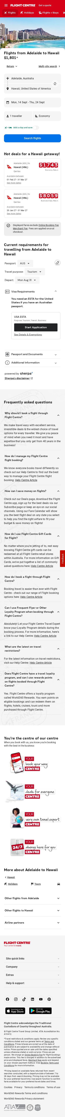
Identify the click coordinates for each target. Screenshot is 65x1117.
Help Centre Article (26, 480)
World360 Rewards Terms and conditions (26, 1093)
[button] (18, 116)
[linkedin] (32, 999)
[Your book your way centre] (32, 763)
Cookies (8, 1087)
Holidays (29, 12)
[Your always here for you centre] (32, 847)
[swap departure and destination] (55, 83)
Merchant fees (35, 1060)
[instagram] (15, 999)
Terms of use (53, 1087)
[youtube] (40, 999)
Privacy (18, 1087)
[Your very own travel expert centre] (32, 819)
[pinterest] (49, 999)
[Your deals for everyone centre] (32, 791)
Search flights (32, 138)
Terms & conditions (34, 1087)
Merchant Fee (20, 228)
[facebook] (7, 999)
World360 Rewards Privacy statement (24, 1098)
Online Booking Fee (48, 225)
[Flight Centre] (23, 5)
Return (10, 66)
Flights (12, 12)
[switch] (35, 128)
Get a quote (45, 5)
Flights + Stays (50, 12)
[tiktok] (24, 999)
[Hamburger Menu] (6, 5)
